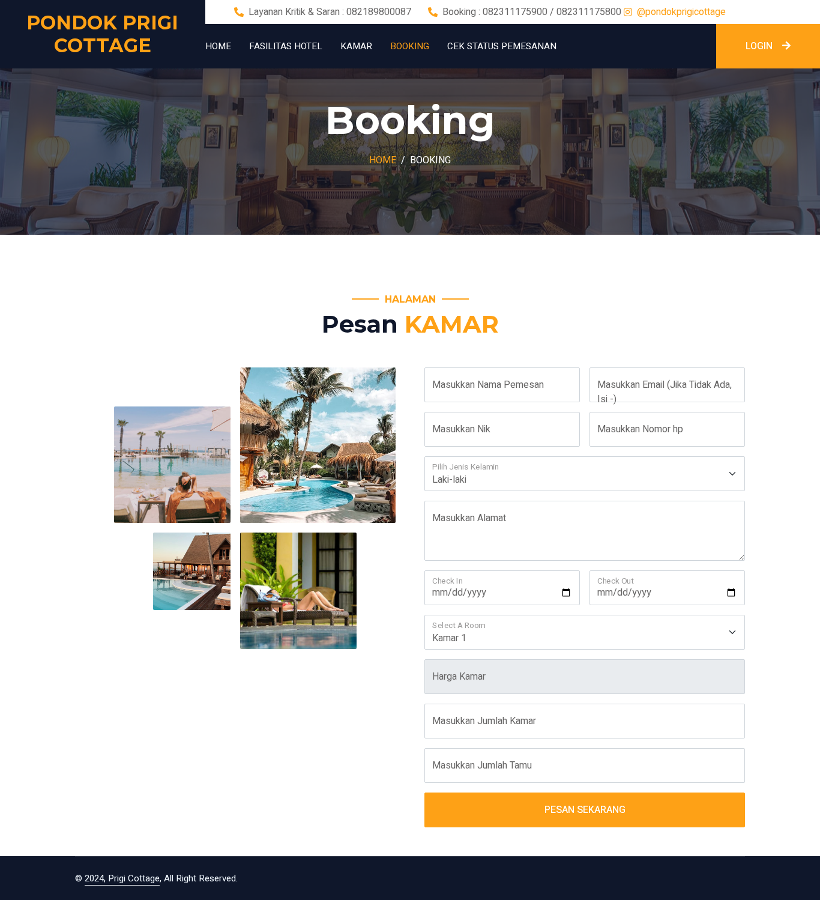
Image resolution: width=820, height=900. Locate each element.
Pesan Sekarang (585, 810)
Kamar (356, 46)
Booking (409, 46)
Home (218, 46)
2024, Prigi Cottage (122, 878)
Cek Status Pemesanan (501, 46)
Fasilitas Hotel (285, 46)
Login (759, 46)
